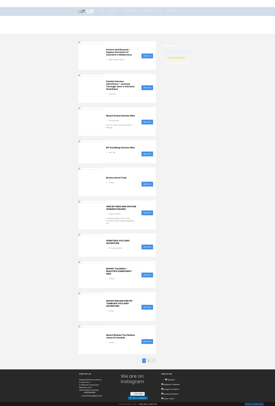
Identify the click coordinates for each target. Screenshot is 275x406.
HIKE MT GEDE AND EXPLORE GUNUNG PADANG (121, 208)
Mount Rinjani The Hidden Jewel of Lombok (120, 336)
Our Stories (146, 11)
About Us (158, 11)
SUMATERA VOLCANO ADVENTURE (118, 242)
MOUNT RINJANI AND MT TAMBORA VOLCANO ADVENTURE (119, 303)
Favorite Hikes (129, 11)
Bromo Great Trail (116, 177)
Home (101, 11)
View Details (147, 56)
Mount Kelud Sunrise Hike (120, 115)
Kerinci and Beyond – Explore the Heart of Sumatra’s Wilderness (119, 52)
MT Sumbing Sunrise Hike (120, 147)
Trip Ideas (112, 11)
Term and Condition (148, 404)
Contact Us (171, 11)
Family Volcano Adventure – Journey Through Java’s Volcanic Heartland (120, 85)
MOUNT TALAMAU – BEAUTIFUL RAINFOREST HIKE (119, 271)
